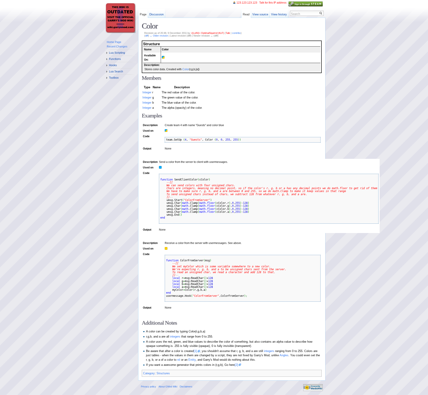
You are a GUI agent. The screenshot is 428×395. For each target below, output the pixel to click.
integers (175, 336)
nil (178, 359)
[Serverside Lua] (160, 167)
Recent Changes (117, 46)
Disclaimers (186, 386)
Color (185, 69)
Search (295, 14)
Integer (146, 92)
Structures (163, 373)
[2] (236, 364)
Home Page (114, 42)
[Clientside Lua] (166, 248)
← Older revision (159, 35)
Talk (228, 33)
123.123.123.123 (247, 2)
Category (149, 373)
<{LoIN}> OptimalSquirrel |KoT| (207, 33)
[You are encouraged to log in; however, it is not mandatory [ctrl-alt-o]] (305, 3)
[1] (195, 351)
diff (146, 35)
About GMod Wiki (167, 386)
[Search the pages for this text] (320, 13)
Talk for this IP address (272, 2)
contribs (236, 33)
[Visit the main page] (120, 18)
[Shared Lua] (163, 57)
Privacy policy (148, 386)
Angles (284, 355)
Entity (192, 359)
